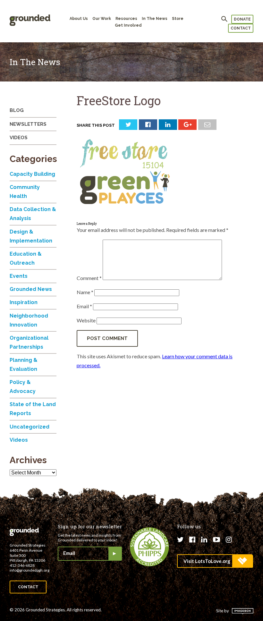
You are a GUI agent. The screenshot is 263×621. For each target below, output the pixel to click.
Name (85, 292)
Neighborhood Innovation (29, 320)
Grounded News (31, 289)
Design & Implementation (31, 236)
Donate (242, 19)
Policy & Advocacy (23, 386)
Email (84, 306)
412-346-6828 (22, 565)
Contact (241, 28)
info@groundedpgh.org (29, 570)
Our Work (101, 18)
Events (19, 276)
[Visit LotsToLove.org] (214, 561)
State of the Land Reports (33, 408)
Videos (19, 137)
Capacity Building (32, 174)
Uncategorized (29, 427)
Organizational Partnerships (29, 342)
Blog (17, 110)
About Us (79, 18)
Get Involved (128, 25)
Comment (89, 278)
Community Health (25, 191)
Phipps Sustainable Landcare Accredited (149, 546)
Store (177, 18)
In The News (154, 18)
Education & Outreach (26, 258)
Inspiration (24, 302)
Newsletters (28, 124)
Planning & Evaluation (24, 364)
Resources (126, 18)
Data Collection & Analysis (33, 213)
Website (86, 320)
